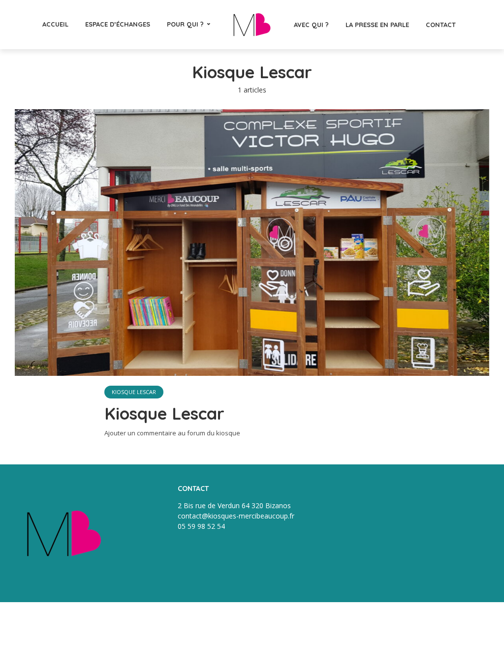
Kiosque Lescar (134, 392)
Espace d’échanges (117, 24)
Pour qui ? (185, 24)
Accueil (55, 24)
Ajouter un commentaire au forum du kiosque (172, 432)
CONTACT (441, 25)
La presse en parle (377, 25)
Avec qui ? (311, 25)
